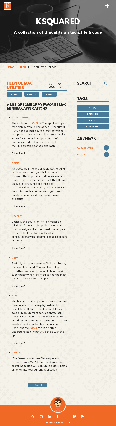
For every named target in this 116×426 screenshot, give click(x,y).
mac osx (32, 94)
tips (15, 94)
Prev (37, 385)
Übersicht (18, 216)
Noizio (15, 163)
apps (50, 94)
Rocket (16, 352)
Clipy (15, 257)
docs (34, 328)
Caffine (36, 123)
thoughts (94, 126)
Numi (15, 295)
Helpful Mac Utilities (20, 85)
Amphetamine (20, 117)
